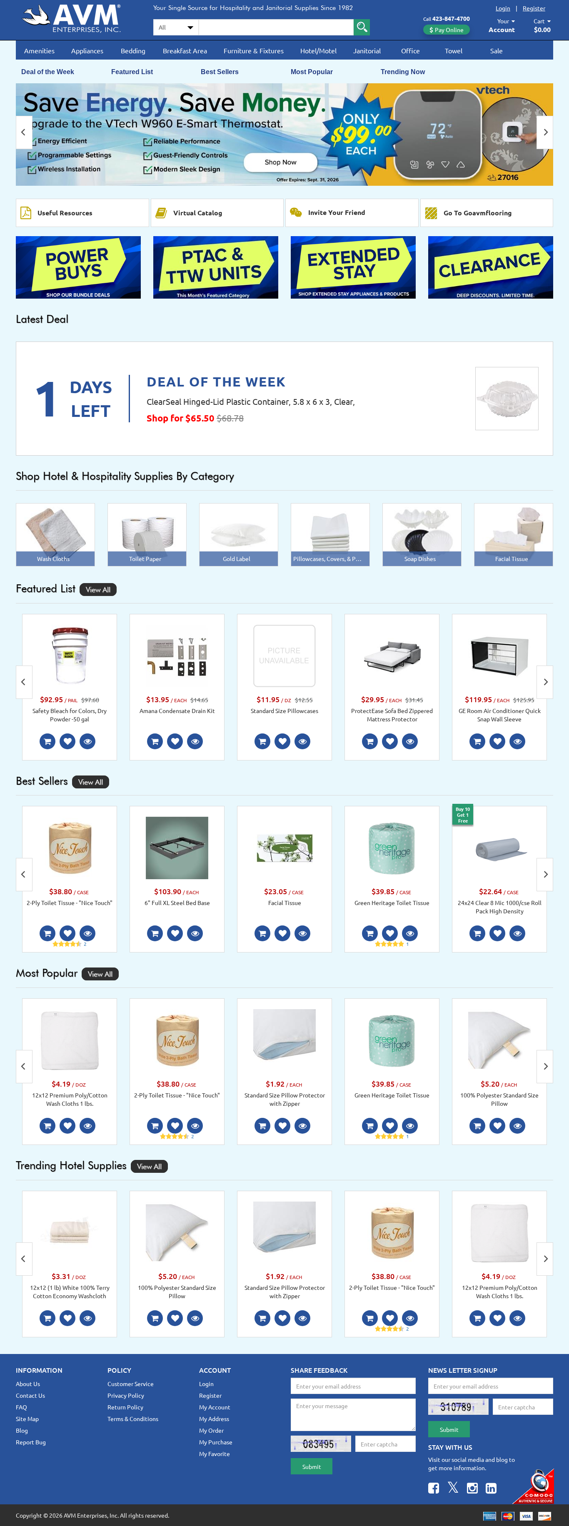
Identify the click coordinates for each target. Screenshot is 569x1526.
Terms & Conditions (132, 1418)
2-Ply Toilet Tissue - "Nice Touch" (69, 902)
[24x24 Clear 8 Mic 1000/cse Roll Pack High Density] (499, 847)
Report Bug (31, 1442)
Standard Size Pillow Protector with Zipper (285, 1099)
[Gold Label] (238, 534)
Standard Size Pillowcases (284, 710)
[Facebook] (433, 1489)
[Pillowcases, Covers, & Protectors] (330, 534)
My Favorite (214, 1453)
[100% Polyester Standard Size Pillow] (499, 1039)
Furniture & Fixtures (254, 50)
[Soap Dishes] (422, 534)
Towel (453, 50)
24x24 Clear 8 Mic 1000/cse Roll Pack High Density (500, 907)
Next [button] (545, 132)
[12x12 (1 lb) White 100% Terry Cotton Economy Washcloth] (69, 1231)
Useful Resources (64, 212)
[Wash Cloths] (55, 534)
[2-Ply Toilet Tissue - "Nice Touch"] (69, 847)
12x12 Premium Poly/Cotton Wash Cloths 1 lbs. (69, 1099)
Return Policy (125, 1407)
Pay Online (449, 29)
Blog (22, 1430)
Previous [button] (24, 132)
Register (534, 8)
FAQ (21, 1407)
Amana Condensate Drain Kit (177, 710)
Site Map (27, 1418)
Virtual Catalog (197, 212)
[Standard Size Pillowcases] (284, 654)
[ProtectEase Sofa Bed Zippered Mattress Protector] (392, 654)
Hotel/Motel (318, 50)
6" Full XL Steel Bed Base (177, 902)
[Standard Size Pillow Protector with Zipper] (284, 1039)
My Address (214, 1418)
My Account (214, 1407)
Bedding (133, 50)
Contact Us (30, 1395)
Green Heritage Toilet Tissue (391, 902)
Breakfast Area (185, 50)
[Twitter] (453, 1489)
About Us (28, 1383)
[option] (284, 134)
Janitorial (367, 50)
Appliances (87, 50)
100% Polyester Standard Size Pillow (499, 1099)
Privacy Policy (125, 1395)
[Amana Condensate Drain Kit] (177, 654)
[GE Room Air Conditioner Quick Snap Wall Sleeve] (499, 654)
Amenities (39, 50)
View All (98, 589)
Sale (496, 50)
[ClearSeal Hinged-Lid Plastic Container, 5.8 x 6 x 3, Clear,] (507, 398)
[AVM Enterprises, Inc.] (78, 17)
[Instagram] (472, 1489)
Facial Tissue (284, 902)
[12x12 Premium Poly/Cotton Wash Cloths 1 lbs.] (69, 1039)
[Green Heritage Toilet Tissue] (392, 847)
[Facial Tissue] (513, 534)
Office (410, 50)
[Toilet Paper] (147, 534)
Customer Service (130, 1383)
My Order (211, 1430)
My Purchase (215, 1442)
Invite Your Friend (336, 212)
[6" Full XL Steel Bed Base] (177, 847)
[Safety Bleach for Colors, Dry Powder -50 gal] (69, 654)
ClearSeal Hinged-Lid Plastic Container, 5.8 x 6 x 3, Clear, (251, 401)
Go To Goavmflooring (478, 212)
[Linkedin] (491, 1489)
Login (503, 8)
